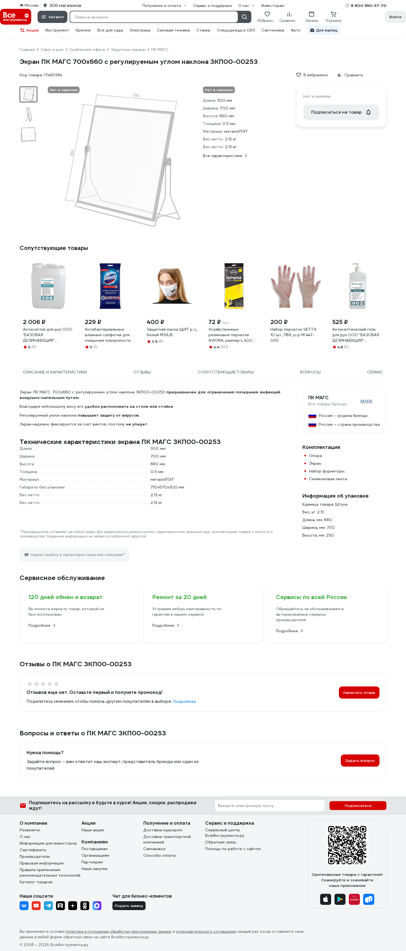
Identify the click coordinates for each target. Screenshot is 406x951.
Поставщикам (94, 848)
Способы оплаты (159, 855)
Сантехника (273, 30)
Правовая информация (42, 863)
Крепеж (83, 30)
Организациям (95, 855)
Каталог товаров (36, 881)
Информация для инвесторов (48, 843)
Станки (203, 30)
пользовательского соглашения (206, 931)
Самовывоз (154, 848)
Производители (35, 856)
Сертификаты (33, 849)
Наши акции (92, 829)
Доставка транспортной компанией (167, 839)
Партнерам (92, 861)
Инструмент (57, 30)
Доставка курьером (162, 829)
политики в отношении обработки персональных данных (119, 931)
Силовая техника (173, 30)
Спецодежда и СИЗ (236, 30)
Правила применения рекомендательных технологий (50, 872)
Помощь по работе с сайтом (233, 848)
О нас (25, 836)
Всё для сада (110, 30)
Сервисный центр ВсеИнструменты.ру (224, 832)
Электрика (140, 30)
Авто (295, 30)
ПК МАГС (318, 398)
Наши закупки (94, 868)
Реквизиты (30, 829)
